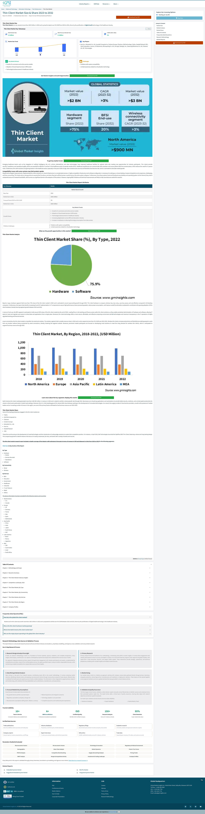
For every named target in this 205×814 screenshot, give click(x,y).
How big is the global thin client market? (15, 617)
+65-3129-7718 (158, 791)
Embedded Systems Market (13, 770)
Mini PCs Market (83, 770)
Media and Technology (11, 9)
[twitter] (190, 806)
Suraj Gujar (141, 559)
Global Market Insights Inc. (10, 806)
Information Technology (24, 9)
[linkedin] (185, 806)
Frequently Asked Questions (164, 35)
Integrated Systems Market (86, 772)
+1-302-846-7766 (158, 789)
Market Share (160, 30)
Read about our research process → (78, 760)
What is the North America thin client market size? (18, 630)
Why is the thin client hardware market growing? (18, 626)
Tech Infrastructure (36, 9)
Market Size (160, 25)
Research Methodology (163, 37)
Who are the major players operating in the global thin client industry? (24, 633)
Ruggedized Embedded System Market (16, 772)
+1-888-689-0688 (160, 787)
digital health (89, 25)
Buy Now (180, 18)
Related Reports (161, 39)
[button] (151, 564)
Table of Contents (161, 32)
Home (2, 9)
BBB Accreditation (48, 714)
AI (112, 314)
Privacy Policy (112, 812)
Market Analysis (161, 28)
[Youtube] (200, 806)
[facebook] (195, 806)
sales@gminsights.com (160, 793)
